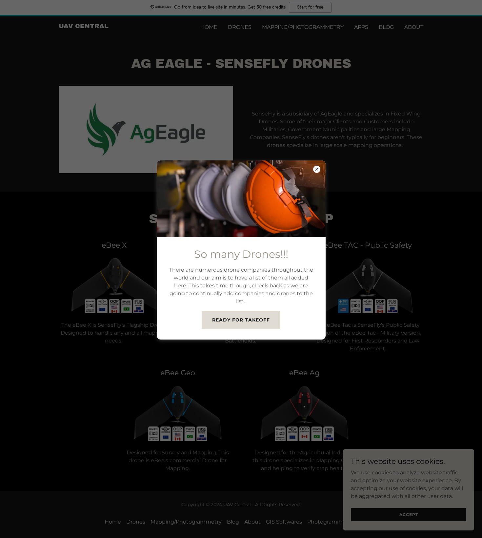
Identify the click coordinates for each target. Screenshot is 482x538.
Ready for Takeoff (241, 320)
